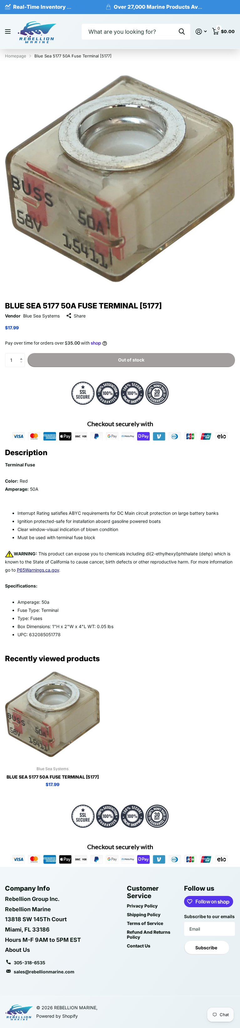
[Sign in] (201, 32)
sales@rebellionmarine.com (44, 971)
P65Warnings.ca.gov (38, 570)
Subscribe (206, 947)
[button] (22, 355)
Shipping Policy (144, 914)
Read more (89, 7)
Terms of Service (145, 923)
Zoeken (181, 32)
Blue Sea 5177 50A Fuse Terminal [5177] (53, 777)
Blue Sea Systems (41, 315)
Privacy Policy (142, 905)
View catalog (8, 31)
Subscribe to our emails (209, 916)
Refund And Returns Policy (148, 934)
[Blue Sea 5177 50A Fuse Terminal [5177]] (52, 714)
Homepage (15, 55)
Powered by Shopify (57, 1016)
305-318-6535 (29, 962)
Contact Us (138, 945)
